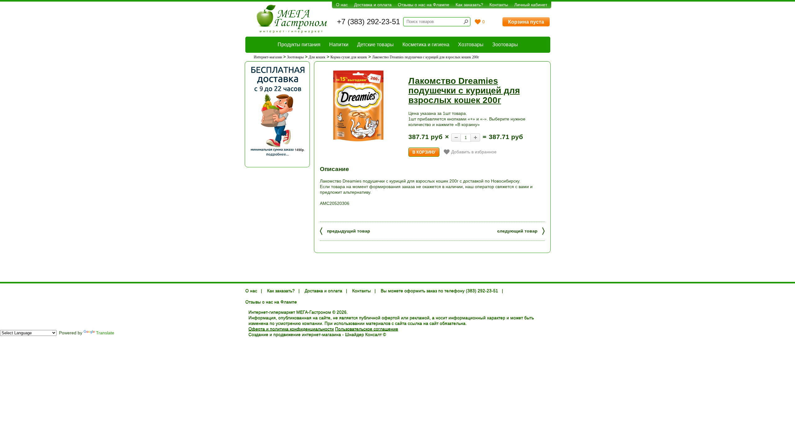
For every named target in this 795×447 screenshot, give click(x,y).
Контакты (498, 4)
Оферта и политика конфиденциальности (291, 329)
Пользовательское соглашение (366, 329)
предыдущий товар (345, 230)
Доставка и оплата (373, 4)
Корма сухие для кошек (348, 57)
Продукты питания (299, 44)
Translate (105, 332)
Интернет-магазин (268, 57)
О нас (342, 4)
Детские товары (375, 44)
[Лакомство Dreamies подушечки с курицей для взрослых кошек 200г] (359, 105)
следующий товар (521, 230)
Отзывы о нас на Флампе (423, 4)
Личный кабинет (530, 4)
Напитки (338, 44)
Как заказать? (469, 4)
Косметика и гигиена (425, 44)
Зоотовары (505, 44)
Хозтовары (471, 44)
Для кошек (317, 57)
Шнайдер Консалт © (365, 334)
